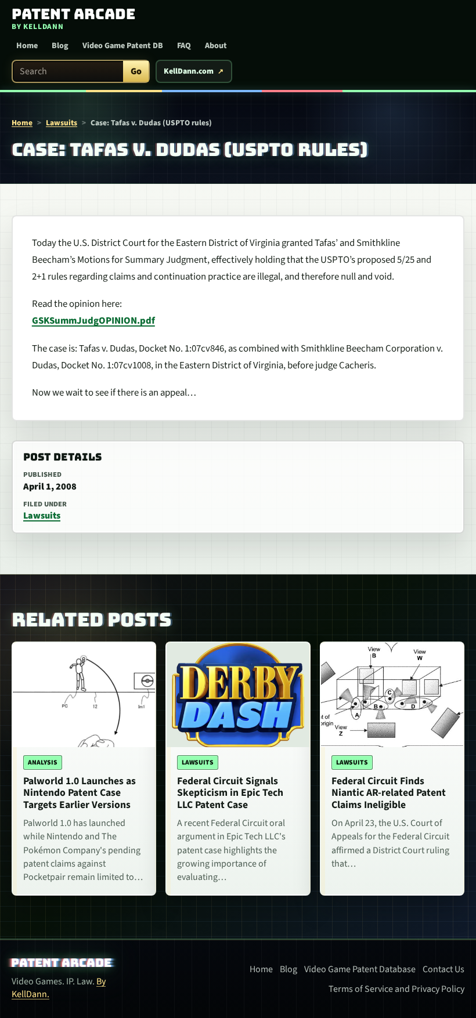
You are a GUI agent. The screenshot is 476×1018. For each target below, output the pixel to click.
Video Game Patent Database (360, 969)
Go (136, 71)
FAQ (184, 46)
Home (27, 46)
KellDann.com (189, 71)
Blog (60, 46)
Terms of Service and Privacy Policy (396, 989)
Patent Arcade (62, 963)
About (216, 46)
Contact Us (443, 969)
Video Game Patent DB (122, 46)
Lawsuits (61, 122)
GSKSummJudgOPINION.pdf (93, 321)
